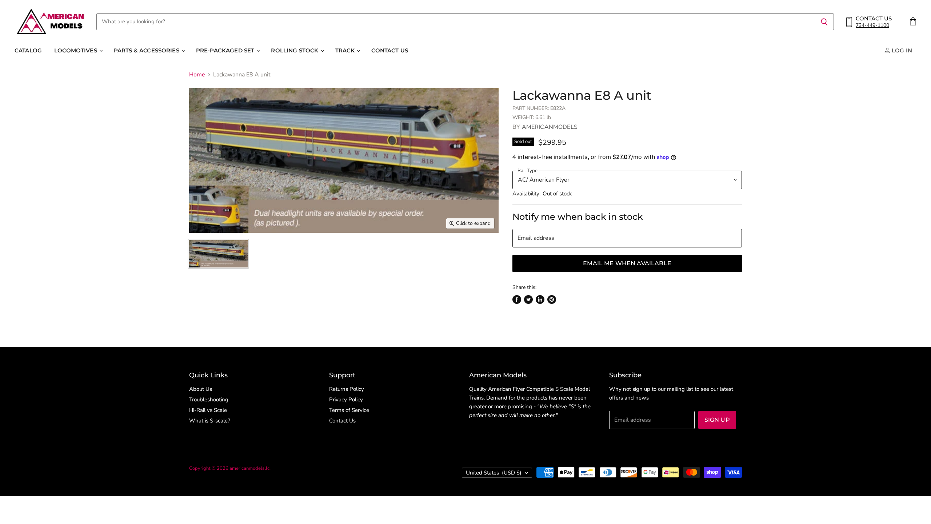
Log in (901, 50)
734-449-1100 (872, 25)
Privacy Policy (346, 399)
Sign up (717, 419)
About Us (200, 389)
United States (494, 472)
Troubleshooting (208, 399)
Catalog (28, 50)
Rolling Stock (295, 50)
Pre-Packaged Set (226, 50)
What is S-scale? (209, 420)
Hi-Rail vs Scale (208, 410)
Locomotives (76, 50)
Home (197, 74)
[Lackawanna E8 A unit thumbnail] (218, 253)
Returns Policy (346, 389)
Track (345, 50)
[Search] (824, 21)
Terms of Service (349, 410)
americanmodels (550, 127)
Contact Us (389, 50)
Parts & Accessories (147, 50)
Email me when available (627, 263)
